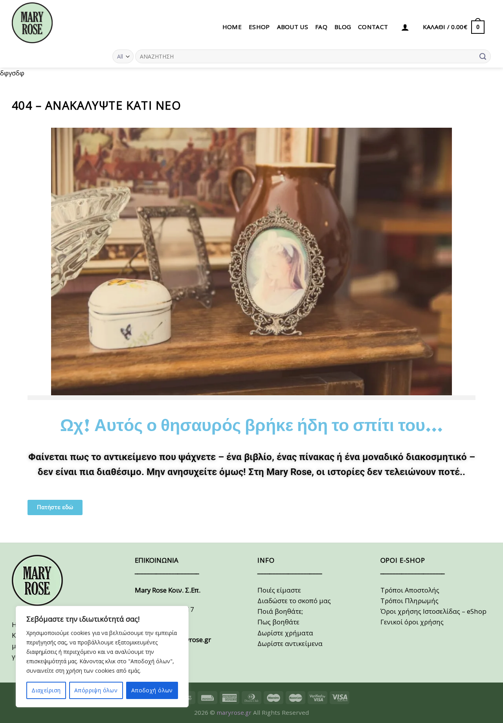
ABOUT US (292, 27)
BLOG (342, 27)
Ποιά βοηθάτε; (280, 611)
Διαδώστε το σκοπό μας (294, 600)
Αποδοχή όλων (152, 690)
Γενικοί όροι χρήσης (412, 621)
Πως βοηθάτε (278, 621)
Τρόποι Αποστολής (409, 590)
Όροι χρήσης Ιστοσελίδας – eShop (433, 611)
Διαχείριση (46, 690)
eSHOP (259, 27)
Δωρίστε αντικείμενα (290, 643)
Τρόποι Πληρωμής (409, 600)
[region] (102, 656)
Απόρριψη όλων (95, 690)
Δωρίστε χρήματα (285, 632)
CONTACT (373, 27)
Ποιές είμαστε (279, 590)
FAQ (321, 27)
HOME (232, 27)
